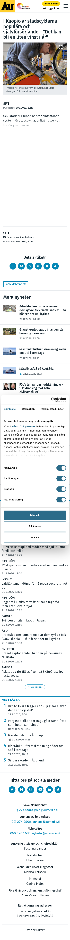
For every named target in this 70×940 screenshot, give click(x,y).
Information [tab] (28, 408)
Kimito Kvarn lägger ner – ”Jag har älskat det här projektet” (37, 710)
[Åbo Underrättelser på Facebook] (12, 789)
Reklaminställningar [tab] (52, 408)
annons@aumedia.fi (46, 822)
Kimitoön (8, 561)
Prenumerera (51, 3)
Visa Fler (35, 687)
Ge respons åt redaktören (20, 237)
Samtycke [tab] (10, 408)
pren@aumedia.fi (46, 810)
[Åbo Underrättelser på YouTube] (40, 789)
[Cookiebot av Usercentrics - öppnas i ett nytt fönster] (51, 399)
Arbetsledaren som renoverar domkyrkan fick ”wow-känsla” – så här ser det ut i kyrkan (34, 639)
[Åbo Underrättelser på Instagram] (30, 789)
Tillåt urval (35, 526)
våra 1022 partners (24, 426)
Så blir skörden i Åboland (26, 762)
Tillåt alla (35, 515)
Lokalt (7, 579)
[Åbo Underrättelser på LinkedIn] (49, 789)
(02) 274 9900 (22, 810)
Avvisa (35, 537)
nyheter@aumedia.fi (46, 833)
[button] (51, 8)
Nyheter (8, 649)
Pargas (7, 616)
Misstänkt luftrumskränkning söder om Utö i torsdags (36, 750)
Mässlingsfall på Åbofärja (26, 737)
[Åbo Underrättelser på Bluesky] (21, 789)
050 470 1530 (20, 833)
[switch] (61, 478)
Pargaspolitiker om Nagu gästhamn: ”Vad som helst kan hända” (37, 725)
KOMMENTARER (16, 284)
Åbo (5, 630)
